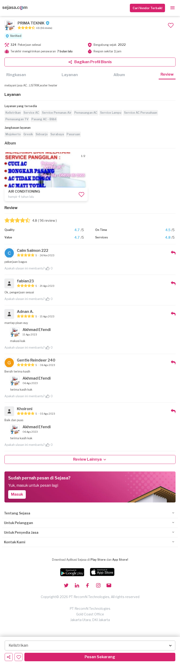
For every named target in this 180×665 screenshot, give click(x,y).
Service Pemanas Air (56, 112)
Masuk (17, 494)
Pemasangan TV (17, 119)
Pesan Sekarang (100, 657)
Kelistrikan (13, 112)
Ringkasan (16, 75)
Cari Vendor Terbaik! (147, 8)
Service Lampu (110, 112)
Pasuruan (73, 134)
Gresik (28, 134)
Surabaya (57, 134)
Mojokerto (13, 134)
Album (119, 75)
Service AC (31, 112)
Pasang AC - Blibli (43, 119)
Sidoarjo (42, 134)
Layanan (70, 75)
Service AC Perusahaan (140, 112)
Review (167, 74)
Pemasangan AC (85, 112)
